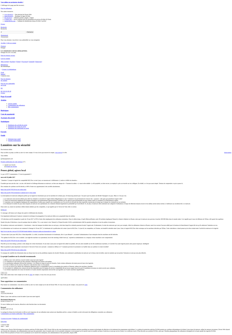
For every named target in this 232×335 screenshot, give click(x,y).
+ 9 (2, 273)
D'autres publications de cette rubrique (12, 162)
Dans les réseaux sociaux (8, 55)
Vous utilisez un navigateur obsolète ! (12, 2)
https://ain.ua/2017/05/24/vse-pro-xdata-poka (13, 189)
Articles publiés (12, 103)
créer (86, 284)
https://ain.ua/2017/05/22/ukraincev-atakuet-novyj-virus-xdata (18, 192)
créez (30, 274)
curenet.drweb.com (9, 21)
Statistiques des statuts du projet (17, 126)
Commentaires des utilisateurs (16, 105)
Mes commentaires (13, 107)
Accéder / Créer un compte (8, 43)
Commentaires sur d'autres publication (11, 313)
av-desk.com (8, 19)
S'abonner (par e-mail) (14, 139)
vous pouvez (58, 152)
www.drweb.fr (8, 14)
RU (2, 91)
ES (7, 91)
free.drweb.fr (8, 18)
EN (4, 91)
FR (9, 91)
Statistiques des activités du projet (17, 125)
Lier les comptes (5, 58)
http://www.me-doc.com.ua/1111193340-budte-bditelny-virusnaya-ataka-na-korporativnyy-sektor (28, 231)
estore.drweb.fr (8, 16)
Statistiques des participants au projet (18, 128)
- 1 (5, 273)
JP (10, 91)
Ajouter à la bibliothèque (9, 69)
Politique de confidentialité (20, 318)
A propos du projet (6, 318)
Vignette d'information (14, 140)
